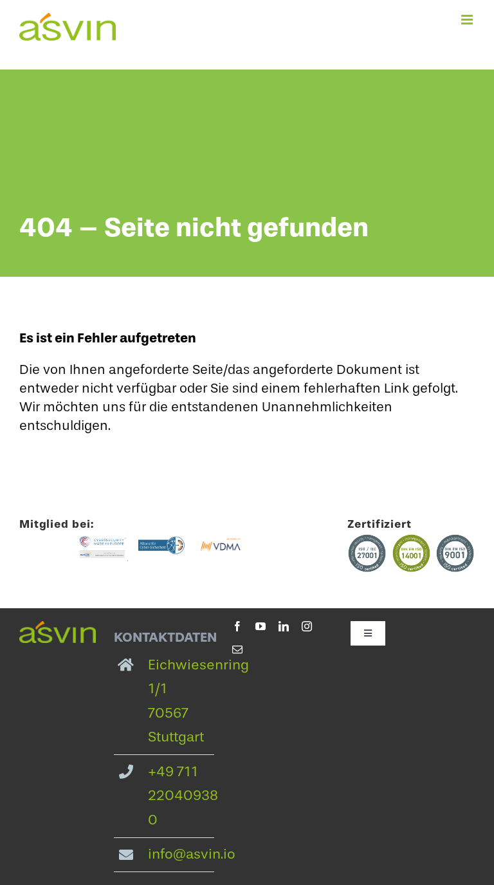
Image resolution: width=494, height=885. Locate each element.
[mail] (237, 649)
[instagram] (307, 626)
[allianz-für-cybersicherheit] (162, 540)
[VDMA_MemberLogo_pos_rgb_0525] (220, 540)
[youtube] (260, 626)
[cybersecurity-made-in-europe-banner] (102, 540)
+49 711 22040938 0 (183, 795)
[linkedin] (284, 626)
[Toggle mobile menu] (468, 19)
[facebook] (237, 626)
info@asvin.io (191, 854)
